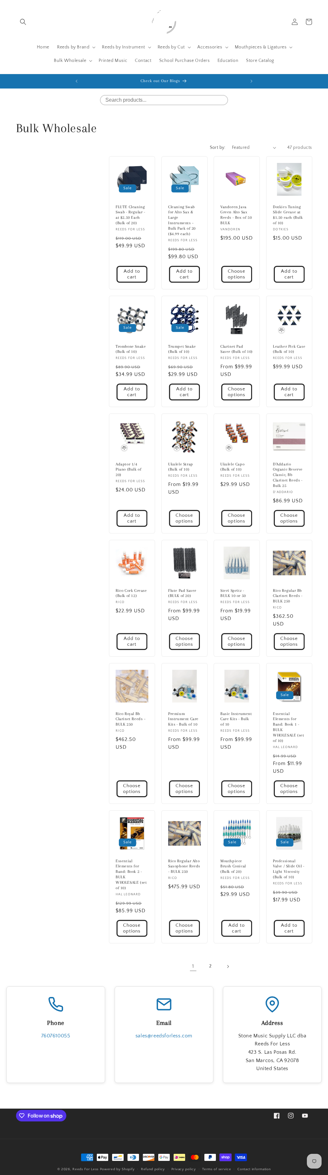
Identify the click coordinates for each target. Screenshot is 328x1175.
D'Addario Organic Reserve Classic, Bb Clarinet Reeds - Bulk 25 (288, 475)
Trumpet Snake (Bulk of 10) (182, 349)
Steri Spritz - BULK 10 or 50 (233, 593)
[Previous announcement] (77, 81)
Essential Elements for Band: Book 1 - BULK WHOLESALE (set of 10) (288, 727)
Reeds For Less (85, 1169)
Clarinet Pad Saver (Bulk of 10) (236, 349)
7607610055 (55, 1036)
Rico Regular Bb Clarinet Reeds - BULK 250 (288, 595)
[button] (23, 22)
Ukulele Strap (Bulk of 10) (180, 467)
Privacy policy (183, 1169)
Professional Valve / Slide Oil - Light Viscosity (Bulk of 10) (288, 868)
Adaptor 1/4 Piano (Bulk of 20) (128, 469)
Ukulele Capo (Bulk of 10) (232, 467)
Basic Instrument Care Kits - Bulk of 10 (236, 719)
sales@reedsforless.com (164, 1036)
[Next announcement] (251, 81)
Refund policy (153, 1169)
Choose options (236, 274)
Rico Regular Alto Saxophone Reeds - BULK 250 (184, 866)
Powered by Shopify (117, 1169)
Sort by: (218, 147)
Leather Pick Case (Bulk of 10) (289, 349)
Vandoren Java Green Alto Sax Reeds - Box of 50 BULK (236, 214)
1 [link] (193, 966)
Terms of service (216, 1169)
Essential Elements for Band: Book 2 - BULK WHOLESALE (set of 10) (131, 874)
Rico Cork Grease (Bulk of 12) (131, 593)
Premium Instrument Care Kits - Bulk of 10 (183, 719)
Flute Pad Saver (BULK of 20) (182, 593)
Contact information (254, 1169)
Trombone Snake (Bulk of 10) (131, 349)
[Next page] (228, 966)
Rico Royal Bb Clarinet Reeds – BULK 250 (131, 719)
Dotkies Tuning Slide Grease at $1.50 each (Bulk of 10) (288, 214)
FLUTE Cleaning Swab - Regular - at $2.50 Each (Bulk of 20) (130, 214)
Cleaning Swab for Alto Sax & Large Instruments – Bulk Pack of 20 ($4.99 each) (182, 220)
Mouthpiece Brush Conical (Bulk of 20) (233, 866)
